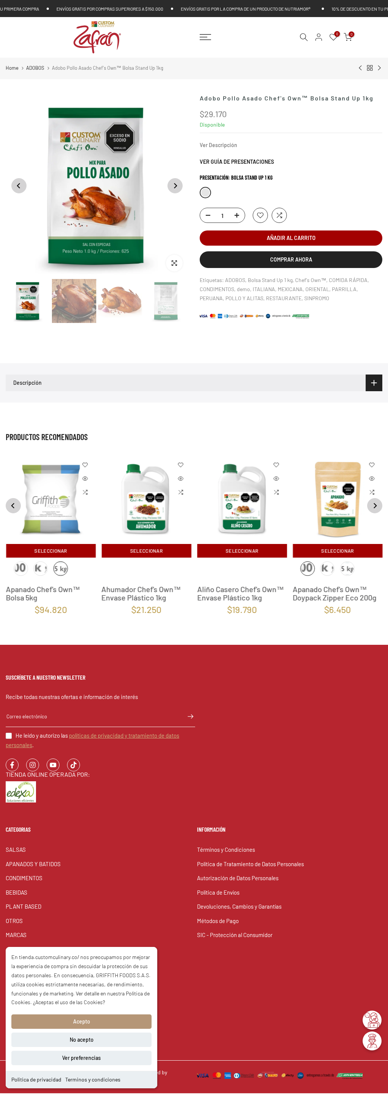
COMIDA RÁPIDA (348, 280)
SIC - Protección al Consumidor (234, 934)
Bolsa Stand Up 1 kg (270, 280)
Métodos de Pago (218, 920)
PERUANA (211, 298)
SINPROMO (316, 298)
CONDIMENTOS (217, 289)
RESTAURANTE (284, 298)
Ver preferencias (81, 1058)
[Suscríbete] (186, 716)
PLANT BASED (23, 906)
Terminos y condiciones (92, 1079)
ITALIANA (264, 289)
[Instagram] (32, 765)
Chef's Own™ (310, 280)
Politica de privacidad (36, 1079)
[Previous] (19, 185)
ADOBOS (35, 68)
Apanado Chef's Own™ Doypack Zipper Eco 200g (334, 593)
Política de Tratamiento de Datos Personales (250, 863)
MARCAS (16, 934)
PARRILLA (344, 289)
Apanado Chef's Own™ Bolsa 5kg (43, 593)
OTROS (14, 920)
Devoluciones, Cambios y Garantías (239, 906)
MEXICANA (290, 289)
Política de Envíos (218, 892)
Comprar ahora (291, 259)
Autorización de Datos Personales (237, 878)
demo (243, 289)
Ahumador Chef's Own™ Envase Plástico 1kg (141, 593)
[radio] (21, 568)
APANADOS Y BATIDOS (33, 863)
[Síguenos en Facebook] (12, 765)
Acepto (81, 1021)
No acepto (82, 1039)
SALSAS (16, 849)
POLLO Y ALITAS (244, 298)
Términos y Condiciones (226, 849)
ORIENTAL (317, 289)
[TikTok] (73, 765)
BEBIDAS (16, 892)
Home (12, 68)
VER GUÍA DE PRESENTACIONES (237, 161)
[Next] (175, 185)
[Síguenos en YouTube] (53, 765)
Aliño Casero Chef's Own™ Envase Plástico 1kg (240, 593)
